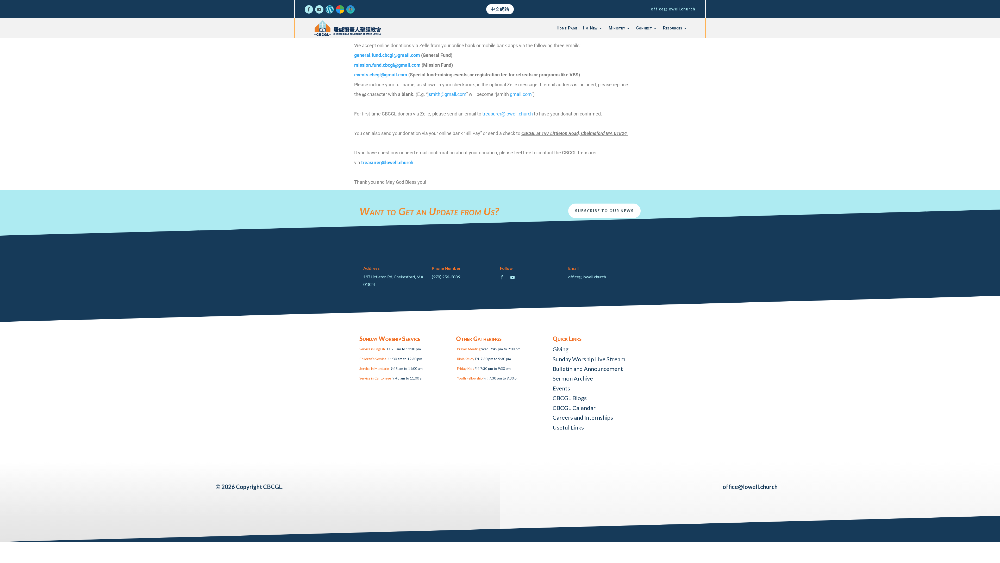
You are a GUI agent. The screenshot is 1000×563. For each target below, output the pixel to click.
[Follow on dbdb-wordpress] (330, 9)
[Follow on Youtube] (319, 9)
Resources (672, 28)
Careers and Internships (583, 417)
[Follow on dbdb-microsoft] (340, 9)
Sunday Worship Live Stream (589, 359)
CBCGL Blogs (570, 397)
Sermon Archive (573, 378)
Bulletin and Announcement (588, 368)
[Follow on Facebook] (309, 9)
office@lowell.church (673, 9)
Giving (560, 349)
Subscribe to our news (604, 211)
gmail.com (521, 94)
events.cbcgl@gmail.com (380, 74)
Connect (644, 28)
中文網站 (500, 9)
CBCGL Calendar (574, 407)
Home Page (567, 28)
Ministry (617, 28)
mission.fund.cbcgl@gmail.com (387, 65)
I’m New (590, 28)
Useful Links (568, 427)
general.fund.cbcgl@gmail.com (387, 55)
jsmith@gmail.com (447, 94)
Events (561, 388)
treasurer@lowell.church (507, 114)
